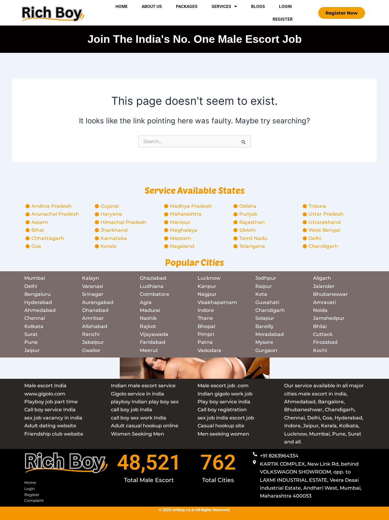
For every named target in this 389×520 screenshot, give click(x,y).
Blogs (258, 6)
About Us (152, 6)
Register (283, 19)
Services (221, 6)
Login (285, 6)
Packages (187, 6)
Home (121, 6)
